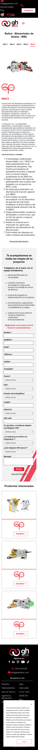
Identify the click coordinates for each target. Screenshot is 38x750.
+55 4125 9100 (20, 668)
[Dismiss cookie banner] (31, 704)
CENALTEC (23, 696)
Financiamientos (8, 688)
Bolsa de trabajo (7, 7)
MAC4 (26, 44)
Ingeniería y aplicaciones (7, 697)
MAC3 (19, 44)
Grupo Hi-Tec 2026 (19, 747)
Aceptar (24, 741)
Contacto (28, 10)
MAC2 (12, 44)
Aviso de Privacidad (19, 474)
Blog (2, 10)
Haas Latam (24, 688)
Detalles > (21, 534)
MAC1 (5, 44)
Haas (21, 684)
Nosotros (5, 684)
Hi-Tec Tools (24, 692)
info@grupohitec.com (20, 672)
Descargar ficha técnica (19, 241)
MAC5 (32, 44)
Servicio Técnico (8, 692)
